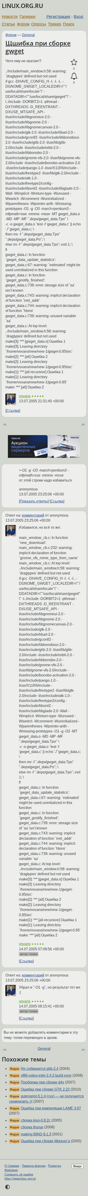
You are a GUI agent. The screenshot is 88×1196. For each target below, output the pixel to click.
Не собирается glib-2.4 (39, 1069)
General (28, 35)
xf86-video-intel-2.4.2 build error (46, 1075)
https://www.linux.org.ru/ (20, 1178)
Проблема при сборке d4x (42, 1082)
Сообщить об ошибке (19, 1174)
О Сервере (12, 1166)
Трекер (54, 24)
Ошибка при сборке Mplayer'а (45, 1141)
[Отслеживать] (74, 76)
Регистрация (58, 16)
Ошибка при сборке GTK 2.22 (45, 1089)
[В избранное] (74, 62)
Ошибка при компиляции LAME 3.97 (51, 1108)
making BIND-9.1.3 (36, 1134)
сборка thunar (32, 1127)
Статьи (8, 24)
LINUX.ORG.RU (22, 6)
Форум (23, 24)
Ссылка (12, 411)
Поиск (68, 24)
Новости (10, 16)
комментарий (33, 515)
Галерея (27, 16)
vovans (24, 396)
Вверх (77, 1166)
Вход (78, 16)
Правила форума (33, 1166)
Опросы (38, 24)
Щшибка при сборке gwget (38, 47)
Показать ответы (34, 501)
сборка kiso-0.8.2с (36, 1120)
